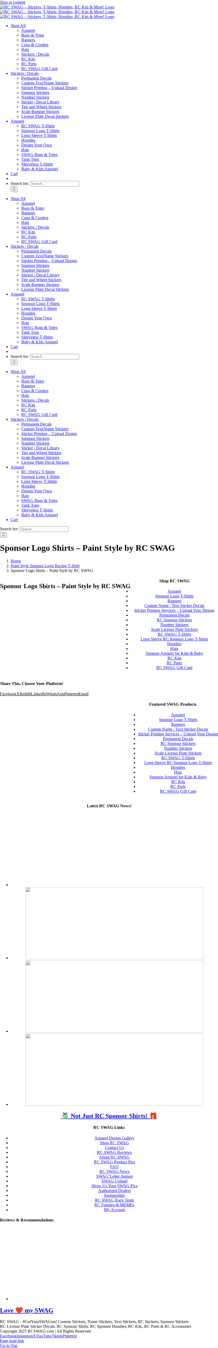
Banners (178, 724)
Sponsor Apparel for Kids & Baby (178, 777)
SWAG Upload (114, 1181)
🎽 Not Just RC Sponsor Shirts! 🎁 (109, 1115)
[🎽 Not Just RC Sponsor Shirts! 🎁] (114, 884)
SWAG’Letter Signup (114, 1176)
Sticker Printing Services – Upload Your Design (178, 734)
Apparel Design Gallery (114, 1138)
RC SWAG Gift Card (178, 791)
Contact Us (114, 1147)
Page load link (12, 1340)
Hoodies (178, 767)
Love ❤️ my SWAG (26, 1310)
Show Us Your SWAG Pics (114, 1186)
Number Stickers (178, 748)
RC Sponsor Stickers (178, 743)
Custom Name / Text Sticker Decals (178, 729)
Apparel (178, 715)
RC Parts (178, 786)
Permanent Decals (178, 738)
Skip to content (12, 2)
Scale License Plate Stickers (178, 753)
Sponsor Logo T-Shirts (178, 719)
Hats (178, 772)
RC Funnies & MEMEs (114, 1205)
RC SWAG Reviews (114, 1152)
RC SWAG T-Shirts (178, 758)
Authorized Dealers (114, 1190)
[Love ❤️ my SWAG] (99, 1299)
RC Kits (178, 781)
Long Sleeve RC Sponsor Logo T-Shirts (178, 762)
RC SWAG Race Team (114, 1200)
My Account (114, 1209)
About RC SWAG (114, 1157)
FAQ (114, 1166)
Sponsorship (114, 1195)
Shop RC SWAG (114, 1143)
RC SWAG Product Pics (114, 1162)
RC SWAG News (114, 1171)
